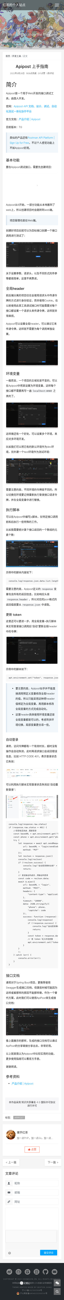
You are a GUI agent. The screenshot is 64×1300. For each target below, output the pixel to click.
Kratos (23, 1287)
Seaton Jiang (44, 1287)
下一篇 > (53, 1162)
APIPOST (19, 1117)
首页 (8, 56)
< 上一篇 (11, 1162)
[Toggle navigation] (56, 5)
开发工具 (16, 56)
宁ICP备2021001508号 (32, 1290)
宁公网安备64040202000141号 (33, 1293)
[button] (32, 1150)
